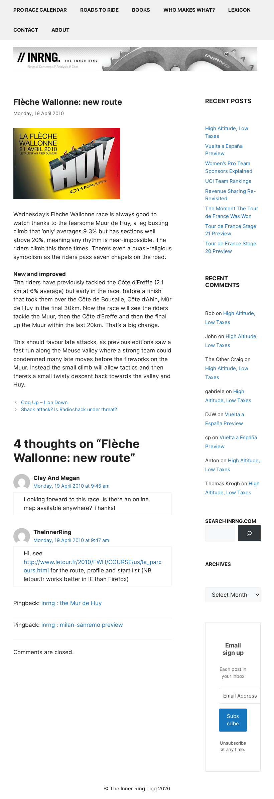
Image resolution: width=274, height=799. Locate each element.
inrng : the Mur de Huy (71, 603)
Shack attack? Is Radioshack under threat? (69, 409)
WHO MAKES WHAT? (189, 10)
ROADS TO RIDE (99, 10)
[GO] (249, 533)
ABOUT (60, 30)
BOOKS (141, 10)
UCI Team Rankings (228, 181)
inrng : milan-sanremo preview (82, 624)
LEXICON (239, 10)
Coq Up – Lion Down (44, 402)
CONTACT (25, 30)
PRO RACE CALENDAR (40, 10)
